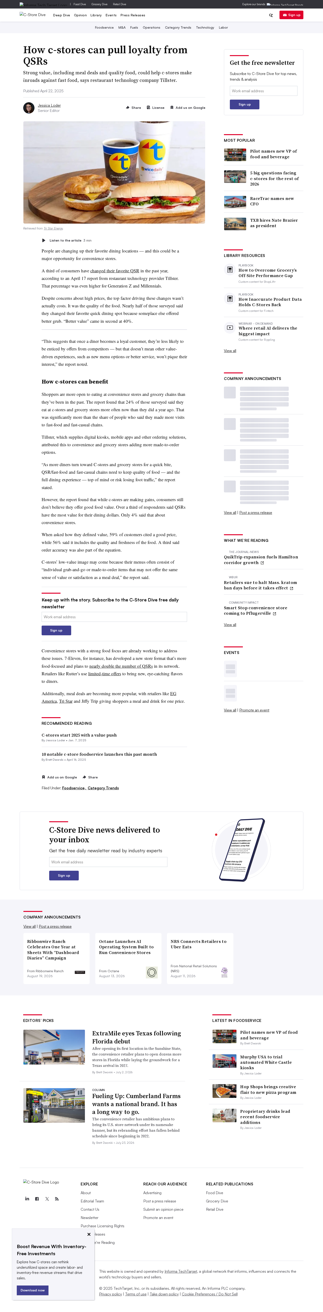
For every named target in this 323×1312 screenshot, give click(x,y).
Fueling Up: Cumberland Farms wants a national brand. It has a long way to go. (136, 1104)
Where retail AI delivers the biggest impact (268, 330)
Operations (151, 27)
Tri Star (66, 701)
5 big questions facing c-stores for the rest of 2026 (274, 178)
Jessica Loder (49, 105)
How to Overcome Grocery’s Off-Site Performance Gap (268, 272)
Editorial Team (92, 1201)
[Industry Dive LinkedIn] (27, 1199)
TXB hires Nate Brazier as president (274, 223)
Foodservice (104, 27)
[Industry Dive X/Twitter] (47, 1199)
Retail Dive (119, 4)
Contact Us (90, 1209)
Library (96, 15)
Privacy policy (110, 1294)
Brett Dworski (54, 759)
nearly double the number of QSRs (121, 666)
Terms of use (136, 1294)
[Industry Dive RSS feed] (57, 1199)
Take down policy (164, 1294)
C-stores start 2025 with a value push (79, 735)
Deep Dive (61, 15)
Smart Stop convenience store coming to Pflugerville (255, 610)
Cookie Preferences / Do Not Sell (210, 1294)
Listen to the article (71, 240)
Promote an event (254, 710)
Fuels (134, 27)
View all (230, 350)
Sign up (294, 15)
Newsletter (89, 1217)
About (86, 1192)
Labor (223, 27)
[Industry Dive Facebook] (37, 1199)
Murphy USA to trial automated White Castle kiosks (266, 1062)
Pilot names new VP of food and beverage (273, 153)
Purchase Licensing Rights (102, 1226)
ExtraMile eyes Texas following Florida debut (136, 1037)
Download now (33, 1290)
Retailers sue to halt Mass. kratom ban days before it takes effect (260, 585)
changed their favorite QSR (114, 271)
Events (111, 15)
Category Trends (178, 27)
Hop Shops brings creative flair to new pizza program (268, 1089)
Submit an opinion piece (163, 1209)
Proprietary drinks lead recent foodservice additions (265, 1116)
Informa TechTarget (181, 1271)
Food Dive (80, 4)
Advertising (152, 1192)
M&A (122, 27)
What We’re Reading (98, 1242)
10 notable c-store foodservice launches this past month (99, 754)
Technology (205, 27)
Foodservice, (74, 788)
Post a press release (255, 512)
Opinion (80, 15)
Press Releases (133, 15)
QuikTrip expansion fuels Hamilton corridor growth (261, 559)
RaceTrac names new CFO (272, 201)
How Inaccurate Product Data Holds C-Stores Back (270, 302)
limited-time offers (104, 673)
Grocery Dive (99, 4)
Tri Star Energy (53, 228)
